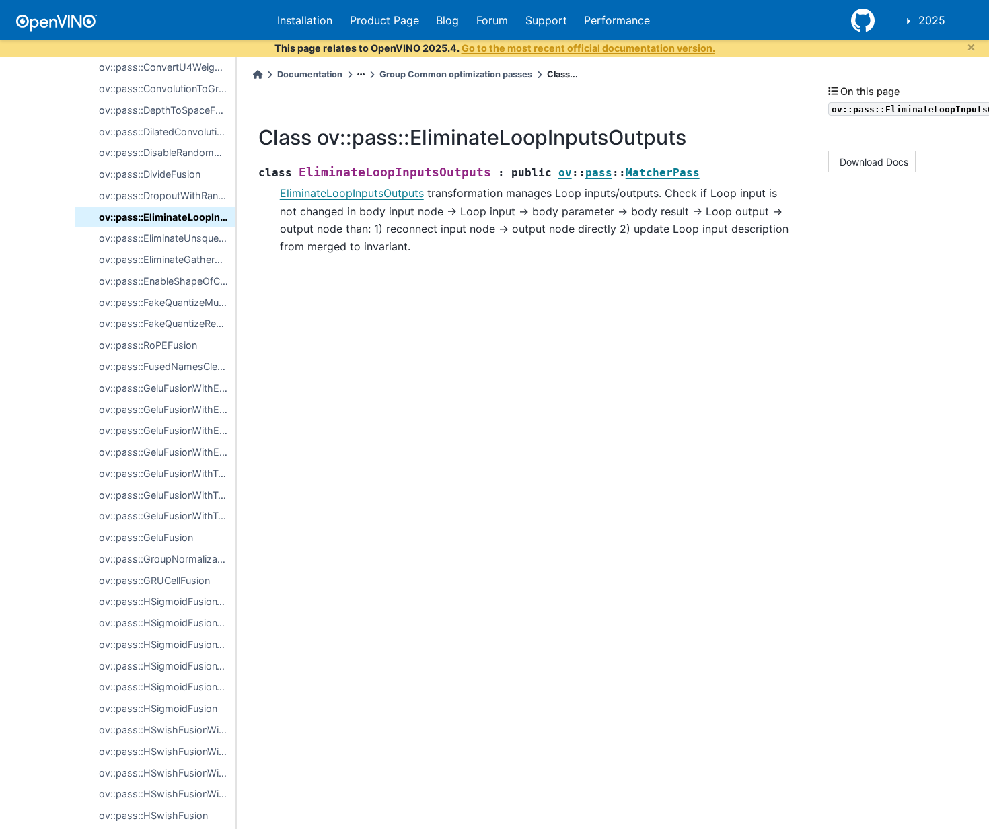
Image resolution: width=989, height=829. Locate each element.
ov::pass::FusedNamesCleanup (167, 366)
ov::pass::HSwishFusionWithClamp (167, 793)
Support (546, 20)
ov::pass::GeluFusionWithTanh (167, 473)
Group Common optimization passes (455, 74)
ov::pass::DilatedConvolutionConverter (167, 131)
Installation (304, 20)
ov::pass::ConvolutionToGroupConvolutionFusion (167, 88)
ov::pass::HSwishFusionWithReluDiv (167, 729)
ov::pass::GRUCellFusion (154, 580)
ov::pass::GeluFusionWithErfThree (167, 430)
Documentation (309, 74)
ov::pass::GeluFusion (146, 537)
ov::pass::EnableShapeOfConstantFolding (167, 281)
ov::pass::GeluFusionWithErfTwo (167, 409)
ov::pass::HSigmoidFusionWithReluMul (167, 622)
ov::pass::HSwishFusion (153, 815)
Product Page (384, 20)
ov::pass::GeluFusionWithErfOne (167, 388)
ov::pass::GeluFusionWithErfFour (167, 452)
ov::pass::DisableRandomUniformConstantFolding (167, 152)
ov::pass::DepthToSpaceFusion (167, 110)
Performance (617, 20)
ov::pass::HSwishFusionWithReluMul (167, 751)
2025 (931, 20)
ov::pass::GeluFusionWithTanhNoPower (167, 495)
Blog (447, 20)
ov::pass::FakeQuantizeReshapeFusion (167, 323)
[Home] (257, 74)
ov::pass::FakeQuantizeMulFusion (167, 302)
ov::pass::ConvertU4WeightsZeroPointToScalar (167, 67)
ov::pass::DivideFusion (149, 174)
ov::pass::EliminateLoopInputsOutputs (167, 217)
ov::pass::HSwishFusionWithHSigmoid (167, 773)
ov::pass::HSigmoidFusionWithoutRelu (167, 644)
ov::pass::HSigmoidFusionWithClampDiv (167, 686)
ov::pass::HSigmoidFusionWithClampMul (167, 666)
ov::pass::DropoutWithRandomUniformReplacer (167, 195)
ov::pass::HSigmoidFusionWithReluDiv (167, 601)
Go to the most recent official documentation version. (588, 48)
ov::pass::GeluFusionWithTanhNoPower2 (167, 515)
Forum (492, 20)
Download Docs (874, 161)
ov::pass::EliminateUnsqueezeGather (167, 238)
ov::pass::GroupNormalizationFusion (167, 559)
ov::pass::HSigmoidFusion (158, 708)
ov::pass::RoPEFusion (148, 345)
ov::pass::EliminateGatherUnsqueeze (167, 259)
